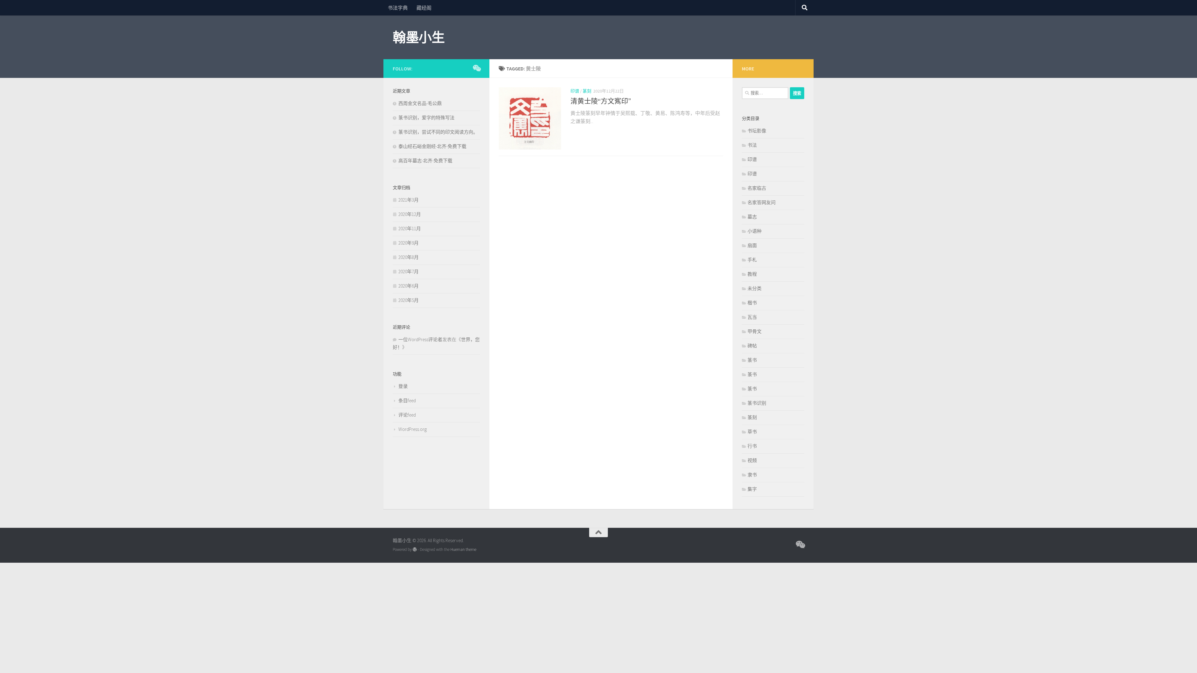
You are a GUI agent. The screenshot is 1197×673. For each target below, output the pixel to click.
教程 (752, 274)
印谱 (574, 91)
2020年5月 (408, 300)
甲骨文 (755, 331)
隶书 (752, 475)
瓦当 (752, 317)
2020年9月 (408, 243)
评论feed (407, 415)
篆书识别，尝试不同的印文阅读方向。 (438, 132)
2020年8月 (408, 257)
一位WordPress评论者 (420, 339)
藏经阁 (423, 8)
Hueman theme (463, 549)
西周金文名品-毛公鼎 (420, 103)
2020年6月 (408, 286)
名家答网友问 (762, 202)
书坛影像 (757, 131)
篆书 (752, 360)
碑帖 (752, 346)
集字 (752, 489)
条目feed (407, 400)
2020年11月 (409, 228)
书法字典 (398, 8)
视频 (752, 460)
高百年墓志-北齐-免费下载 (425, 161)
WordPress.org (412, 429)
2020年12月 (409, 214)
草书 (752, 432)
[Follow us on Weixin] (476, 68)
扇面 (752, 245)
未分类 (755, 288)
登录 (403, 386)
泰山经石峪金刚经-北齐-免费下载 (432, 146)
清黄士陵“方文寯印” (600, 101)
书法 (752, 145)
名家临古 (757, 188)
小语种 (755, 231)
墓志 (752, 217)
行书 (752, 446)
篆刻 (587, 91)
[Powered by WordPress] (415, 549)
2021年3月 (408, 200)
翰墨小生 (419, 37)
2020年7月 (408, 271)
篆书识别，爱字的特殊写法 (426, 118)
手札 (752, 260)
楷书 (752, 303)
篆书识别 (757, 403)
